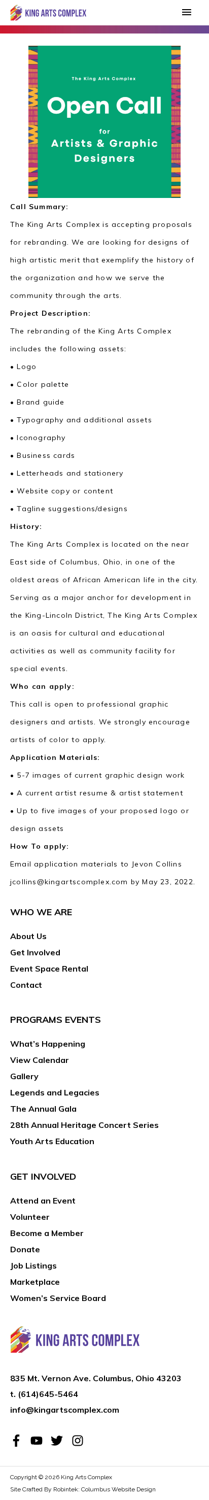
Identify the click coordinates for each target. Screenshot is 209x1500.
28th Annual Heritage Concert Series (84, 1125)
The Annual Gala (43, 1109)
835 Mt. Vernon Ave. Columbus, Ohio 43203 (96, 1378)
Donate (25, 1249)
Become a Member (47, 1233)
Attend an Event (43, 1200)
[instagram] (79, 1441)
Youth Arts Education (52, 1141)
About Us (28, 936)
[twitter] (60, 1441)
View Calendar (39, 1060)
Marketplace (35, 1282)
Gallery (24, 1076)
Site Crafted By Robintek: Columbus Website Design (83, 1489)
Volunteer (30, 1217)
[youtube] (39, 1441)
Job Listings (33, 1265)
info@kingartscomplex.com (64, 1410)
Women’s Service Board (58, 1298)
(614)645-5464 (48, 1394)
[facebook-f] (19, 1441)
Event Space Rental (49, 968)
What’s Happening (47, 1044)
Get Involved (35, 952)
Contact (26, 985)
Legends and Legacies (54, 1092)
